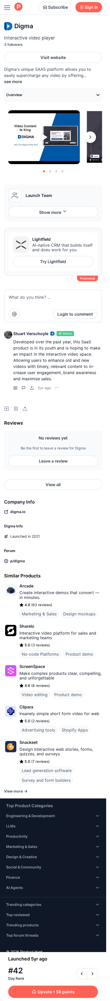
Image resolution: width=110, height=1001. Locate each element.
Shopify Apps (75, 730)
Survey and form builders (46, 780)
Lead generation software (47, 770)
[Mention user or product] (14, 314)
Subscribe (58, 7)
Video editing (35, 694)
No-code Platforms (40, 654)
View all (53, 484)
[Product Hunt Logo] (18, 7)
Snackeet (28, 742)
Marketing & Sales (39, 613)
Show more (50, 212)
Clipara (26, 706)
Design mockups (79, 613)
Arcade (26, 585)
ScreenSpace (32, 666)
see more (13, 81)
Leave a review (53, 461)
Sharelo (26, 626)
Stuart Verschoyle (30, 333)
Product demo (79, 654)
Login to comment (75, 314)
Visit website (53, 57)
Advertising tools (38, 730)
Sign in (91, 7)
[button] (8, 335)
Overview (14, 95)
